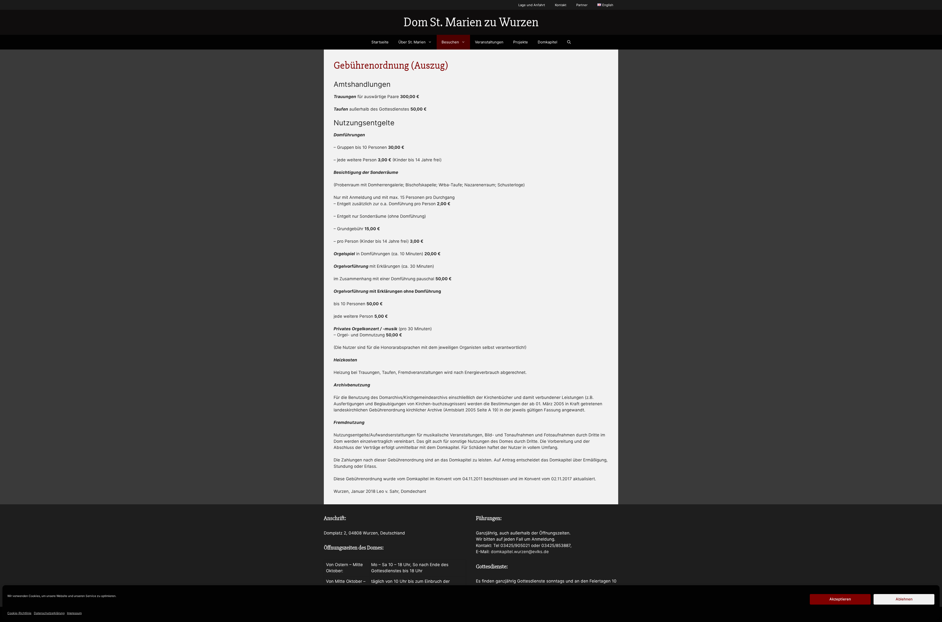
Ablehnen (904, 599)
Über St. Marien (412, 42)
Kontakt (560, 5)
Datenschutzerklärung (49, 613)
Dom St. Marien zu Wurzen (471, 22)
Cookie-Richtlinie (19, 613)
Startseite (380, 42)
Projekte (520, 42)
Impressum (74, 613)
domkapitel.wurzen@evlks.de (520, 551)
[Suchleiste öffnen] (569, 42)
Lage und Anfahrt (531, 5)
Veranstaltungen (489, 42)
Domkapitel (547, 42)
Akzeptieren (840, 599)
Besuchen (450, 42)
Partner (582, 5)
